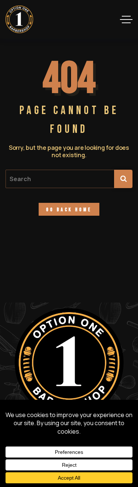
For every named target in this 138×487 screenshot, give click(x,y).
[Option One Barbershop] (19, 19)
